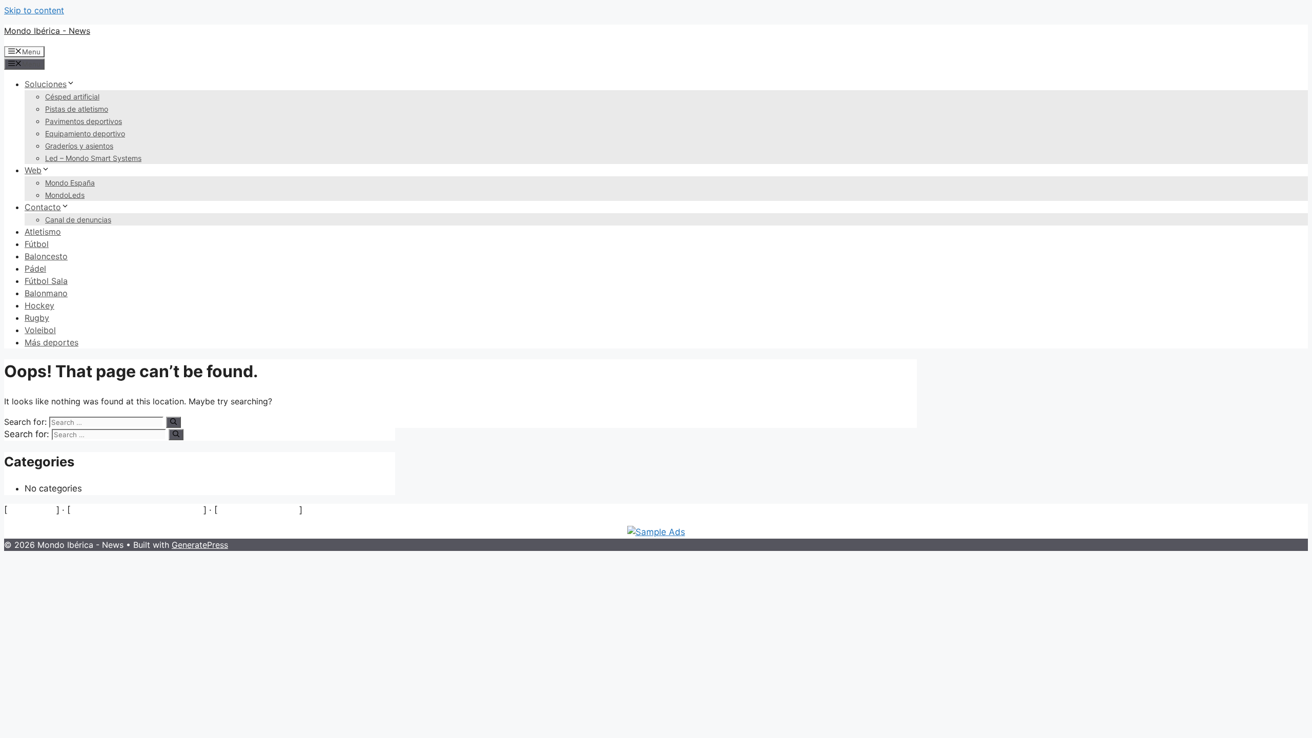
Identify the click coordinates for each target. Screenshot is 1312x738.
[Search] (173, 422)
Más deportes (51, 342)
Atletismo (43, 232)
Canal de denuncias (78, 219)
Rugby (37, 318)
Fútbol (37, 244)
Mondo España (70, 182)
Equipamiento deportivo (85, 133)
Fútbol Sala (46, 281)
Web (33, 170)
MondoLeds (65, 195)
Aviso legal (32, 510)
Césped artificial (72, 96)
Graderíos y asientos (79, 145)
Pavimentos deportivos (83, 121)
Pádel (35, 268)
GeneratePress (200, 545)
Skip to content (34, 10)
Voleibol (40, 330)
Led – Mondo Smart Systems (93, 158)
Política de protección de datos (137, 510)
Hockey (39, 305)
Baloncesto (46, 256)
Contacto (43, 207)
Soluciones (46, 84)
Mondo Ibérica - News (47, 31)
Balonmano (46, 293)
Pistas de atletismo (76, 109)
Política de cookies (258, 510)
